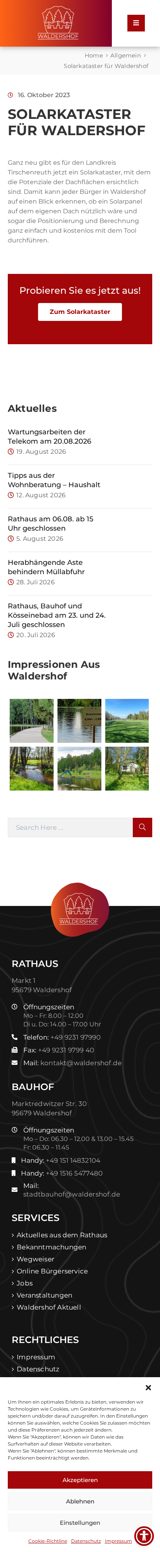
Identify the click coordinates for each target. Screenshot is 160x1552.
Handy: (60, 1160)
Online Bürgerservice (52, 1271)
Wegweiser (35, 1259)
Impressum (118, 1541)
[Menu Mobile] (136, 23)
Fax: (58, 1050)
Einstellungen (80, 1522)
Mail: (72, 1063)
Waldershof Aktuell (49, 1307)
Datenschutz (86, 1541)
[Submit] (142, 827)
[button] (148, 1387)
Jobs (25, 1283)
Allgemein (125, 55)
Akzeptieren (80, 1480)
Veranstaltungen (44, 1295)
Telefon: (62, 1037)
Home (94, 55)
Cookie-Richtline (47, 1541)
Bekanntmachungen (51, 1247)
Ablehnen (80, 1501)
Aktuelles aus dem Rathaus (62, 1235)
